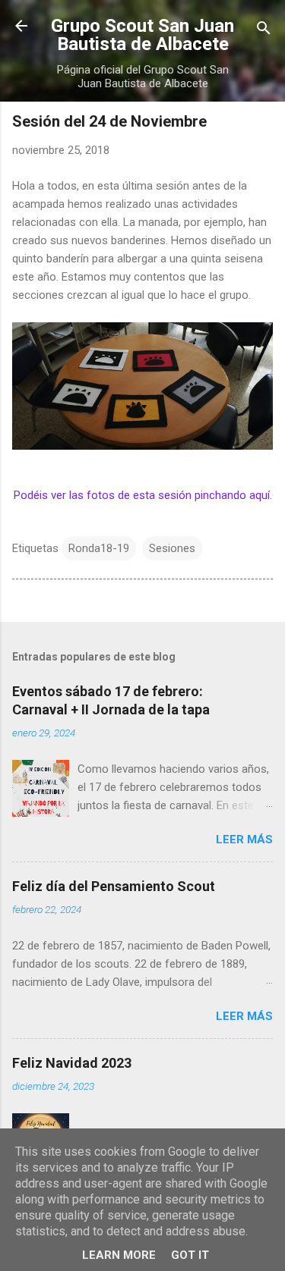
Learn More (119, 1255)
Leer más (244, 839)
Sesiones (172, 548)
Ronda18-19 (98, 548)
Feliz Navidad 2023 (71, 1063)
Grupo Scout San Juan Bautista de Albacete (142, 35)
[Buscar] (264, 31)
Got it (190, 1255)
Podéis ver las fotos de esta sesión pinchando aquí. (143, 495)
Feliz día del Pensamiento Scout (113, 886)
